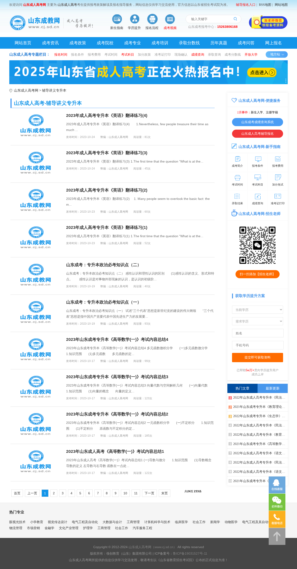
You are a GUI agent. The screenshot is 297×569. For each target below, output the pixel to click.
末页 (164, 493)
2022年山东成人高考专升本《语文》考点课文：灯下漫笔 (260, 471)
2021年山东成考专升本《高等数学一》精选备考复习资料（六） (260, 444)
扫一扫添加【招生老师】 (257, 274)
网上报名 (273, 43)
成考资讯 (50, 43)
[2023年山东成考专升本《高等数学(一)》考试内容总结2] (35, 425)
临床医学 (181, 522)
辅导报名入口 (245, 4)
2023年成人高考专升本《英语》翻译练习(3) (106, 152)
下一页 (149, 493)
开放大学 (251, 54)
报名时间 (60, 54)
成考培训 (160, 43)
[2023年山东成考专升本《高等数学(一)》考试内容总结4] (35, 350)
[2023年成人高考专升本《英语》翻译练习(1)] (35, 239)
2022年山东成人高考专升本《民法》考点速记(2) (260, 425)
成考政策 (77, 43)
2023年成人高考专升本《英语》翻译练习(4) (106, 115)
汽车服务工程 (142, 528)
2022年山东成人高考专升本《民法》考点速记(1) (260, 397)
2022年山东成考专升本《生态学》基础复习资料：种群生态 (260, 416)
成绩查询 (197, 54)
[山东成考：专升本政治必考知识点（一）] (35, 313)
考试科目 (127, 54)
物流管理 (15, 528)
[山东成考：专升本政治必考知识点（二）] (35, 276)
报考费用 (94, 54)
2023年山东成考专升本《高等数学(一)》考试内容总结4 (117, 339)
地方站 (275, 54)
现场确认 (180, 54)
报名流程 (151, 28)
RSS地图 (265, 4)
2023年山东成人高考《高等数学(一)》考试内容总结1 (115, 451)
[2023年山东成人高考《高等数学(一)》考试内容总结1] (35, 462)
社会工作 (199, 522)
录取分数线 (189, 43)
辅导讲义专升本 (54, 90)
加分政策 (144, 54)
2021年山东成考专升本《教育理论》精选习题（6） (260, 407)
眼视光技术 (17, 522)
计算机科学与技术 (157, 522)
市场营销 (33, 528)
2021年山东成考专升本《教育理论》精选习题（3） (260, 481)
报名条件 (77, 54)
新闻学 (215, 522)
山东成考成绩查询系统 (257, 122)
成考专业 (132, 43)
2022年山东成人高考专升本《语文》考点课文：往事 (260, 453)
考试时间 (110, 54)
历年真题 (218, 43)
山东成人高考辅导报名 (257, 133)
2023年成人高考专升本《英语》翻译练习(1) (106, 227)
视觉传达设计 (57, 522)
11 (136, 493)
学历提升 (134, 28)
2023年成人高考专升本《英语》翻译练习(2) (106, 190)
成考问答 (246, 43)
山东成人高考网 (26, 90)
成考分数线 (233, 54)
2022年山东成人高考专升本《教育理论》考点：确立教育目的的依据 (260, 434)
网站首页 (23, 43)
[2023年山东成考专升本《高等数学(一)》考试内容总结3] (35, 388)
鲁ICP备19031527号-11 (190, 553)
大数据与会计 (112, 522)
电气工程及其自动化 (256, 522)
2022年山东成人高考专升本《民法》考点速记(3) (260, 462)
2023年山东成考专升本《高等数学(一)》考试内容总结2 (117, 414)
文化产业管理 (68, 528)
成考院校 (105, 43)
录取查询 (214, 54)
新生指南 (116, 28)
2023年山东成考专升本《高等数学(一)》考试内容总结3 (117, 376)
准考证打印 (163, 54)
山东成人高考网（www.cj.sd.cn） (153, 547)
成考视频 (170, 28)
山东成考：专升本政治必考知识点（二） (103, 264)
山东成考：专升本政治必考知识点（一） (103, 302)
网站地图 (281, 4)
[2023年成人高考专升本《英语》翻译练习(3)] (35, 164)
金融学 (49, 528)
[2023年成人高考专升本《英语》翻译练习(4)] (35, 127)
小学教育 (36, 522)
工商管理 (133, 522)
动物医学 (231, 522)
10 (125, 493)
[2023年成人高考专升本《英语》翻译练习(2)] (35, 201)
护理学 (88, 528)
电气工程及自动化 (85, 522)
